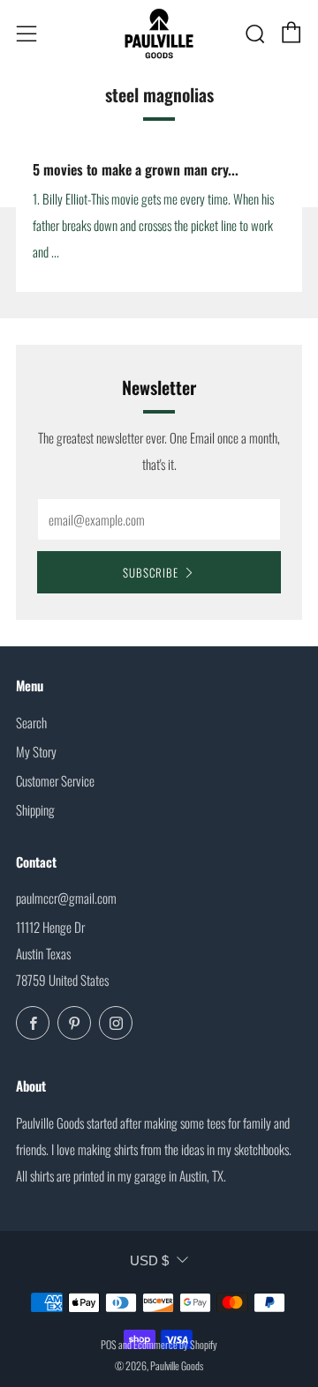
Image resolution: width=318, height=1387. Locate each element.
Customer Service (55, 780)
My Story (36, 751)
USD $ (149, 1260)
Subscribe (150, 572)
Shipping (35, 809)
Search (31, 722)
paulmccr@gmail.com (66, 897)
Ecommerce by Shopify (175, 1344)
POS (109, 1344)
